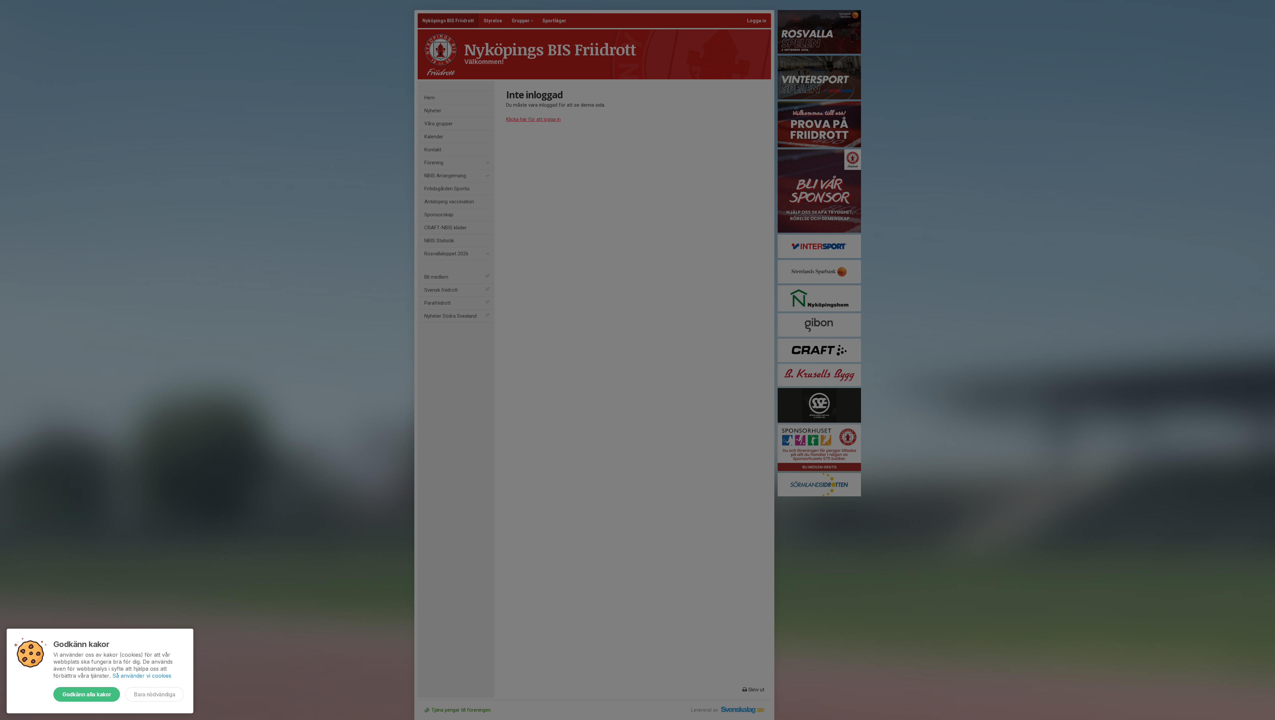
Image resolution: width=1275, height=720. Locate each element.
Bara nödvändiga (154, 694)
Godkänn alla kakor (86, 694)
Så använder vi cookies (141, 675)
